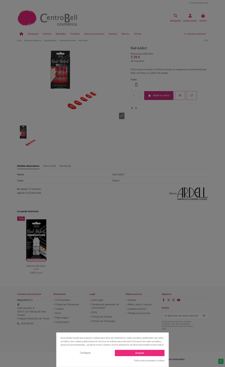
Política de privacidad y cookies (149, 360)
